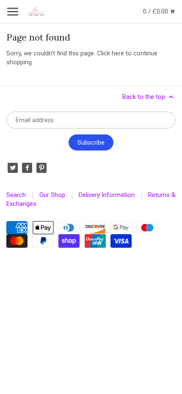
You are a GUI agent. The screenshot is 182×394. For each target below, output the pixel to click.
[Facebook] (27, 168)
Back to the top (144, 97)
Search (16, 195)
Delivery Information (107, 195)
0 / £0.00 (156, 11)
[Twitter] (13, 168)
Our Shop (52, 195)
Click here (110, 53)
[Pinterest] (41, 168)
